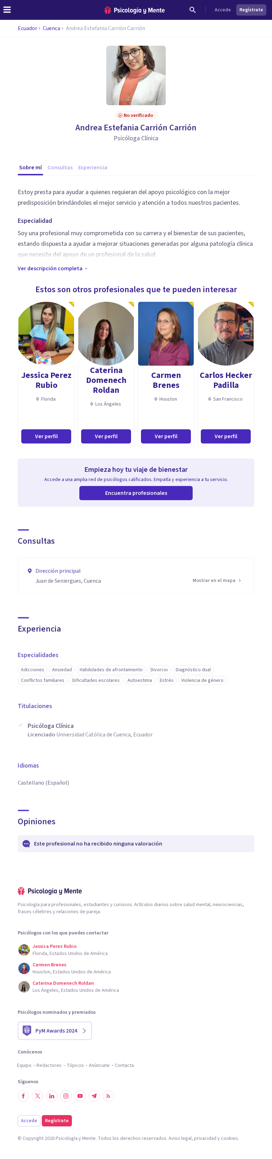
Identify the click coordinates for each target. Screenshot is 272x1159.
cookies (229, 1138)
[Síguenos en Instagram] (66, 1096)
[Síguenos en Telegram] (94, 1096)
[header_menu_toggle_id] (7, 10)
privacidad (205, 1138)
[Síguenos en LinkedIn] (51, 1096)
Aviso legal (180, 1138)
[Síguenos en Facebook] (23, 1096)
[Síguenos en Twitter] (37, 1096)
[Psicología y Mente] (134, 10)
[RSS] (108, 1096)
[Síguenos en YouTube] (80, 1096)
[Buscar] (193, 10)
